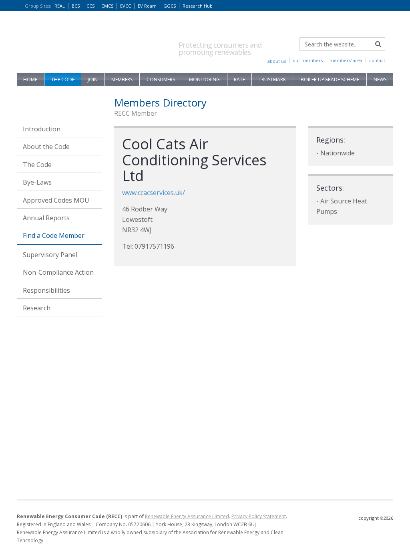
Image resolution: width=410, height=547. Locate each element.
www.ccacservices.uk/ (153, 192)
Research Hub (198, 6)
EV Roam (147, 6)
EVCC (125, 6)
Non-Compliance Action (58, 272)
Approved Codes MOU (56, 200)
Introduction (41, 129)
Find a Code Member (53, 235)
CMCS (107, 6)
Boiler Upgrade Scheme (330, 79)
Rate (239, 79)
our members (308, 60)
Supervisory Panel (50, 254)
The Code (62, 79)
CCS (90, 6)
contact (377, 60)
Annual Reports (46, 217)
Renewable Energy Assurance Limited (187, 516)
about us (276, 61)
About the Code (46, 146)
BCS (76, 6)
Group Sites (38, 6)
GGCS (169, 6)
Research (36, 308)
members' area (346, 60)
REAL (59, 6)
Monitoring (204, 79)
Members (122, 79)
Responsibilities (46, 290)
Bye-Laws (37, 182)
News (380, 79)
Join (93, 79)
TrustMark (272, 79)
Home (30, 79)
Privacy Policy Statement (258, 516)
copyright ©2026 (375, 518)
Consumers (161, 79)
